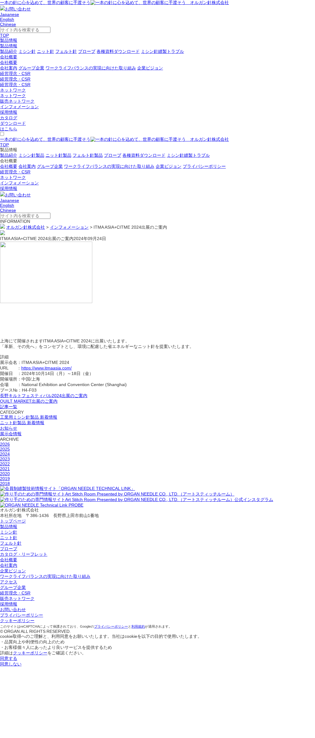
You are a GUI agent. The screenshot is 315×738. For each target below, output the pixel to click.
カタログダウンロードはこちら (13, 123)
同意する (8, 658)
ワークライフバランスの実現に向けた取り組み (91, 67)
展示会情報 (11, 433)
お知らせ (8, 428)
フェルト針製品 (88, 155)
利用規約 (138, 626)
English (7, 19)
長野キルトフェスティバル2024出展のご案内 (43, 395)
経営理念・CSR (15, 73)
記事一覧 (8, 406)
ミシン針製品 (31, 155)
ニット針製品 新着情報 (22, 422)
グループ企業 (31, 67)
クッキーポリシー (17, 620)
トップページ (13, 521)
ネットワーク (13, 90)
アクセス (8, 581)
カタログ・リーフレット (23, 554)
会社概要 (8, 56)
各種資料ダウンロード (118, 51)
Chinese (8, 24)
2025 (5, 449)
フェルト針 (66, 51)
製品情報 (8, 40)
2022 (5, 463)
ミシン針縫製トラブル (162, 51)
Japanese (9, 14)
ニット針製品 (58, 155)
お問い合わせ (18, 8)
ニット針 (45, 51)
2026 (5, 444)
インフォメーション (19, 106)
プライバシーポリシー (204, 166)
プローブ (86, 51)
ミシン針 (27, 51)
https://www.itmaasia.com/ (46, 367)
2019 (5, 478)
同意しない (11, 663)
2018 (5, 483)
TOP (4, 35)
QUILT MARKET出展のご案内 (29, 401)
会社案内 (8, 67)
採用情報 (8, 112)
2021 (5, 468)
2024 (5, 454)
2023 (5, 458)
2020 (5, 473)
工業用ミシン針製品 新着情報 (28, 417)
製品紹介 (8, 51)
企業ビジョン (150, 67)
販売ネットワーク (17, 101)
